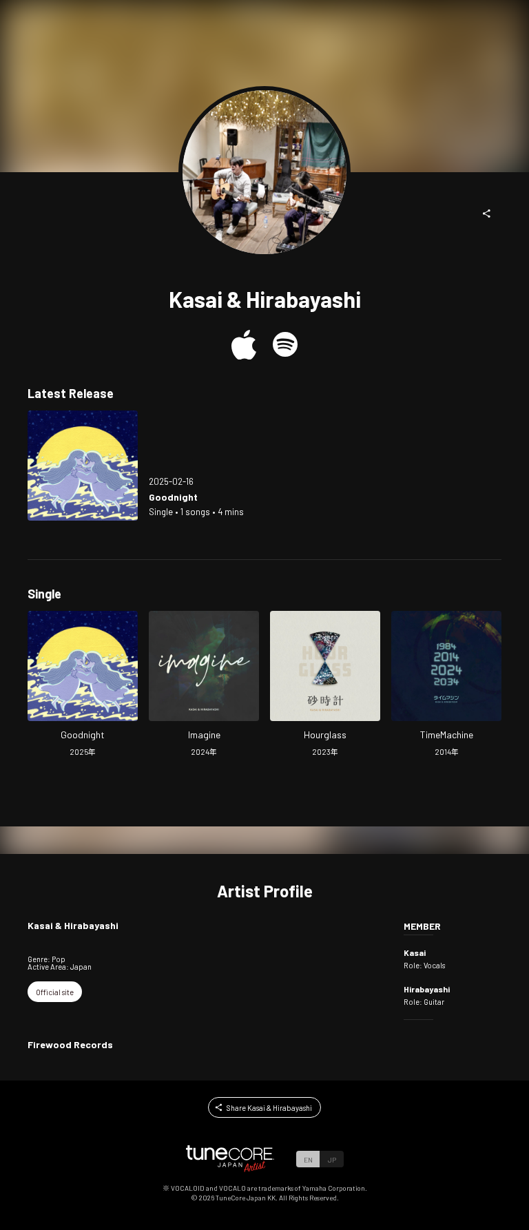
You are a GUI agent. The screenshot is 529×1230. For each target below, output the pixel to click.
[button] (487, 213)
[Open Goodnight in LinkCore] (83, 465)
